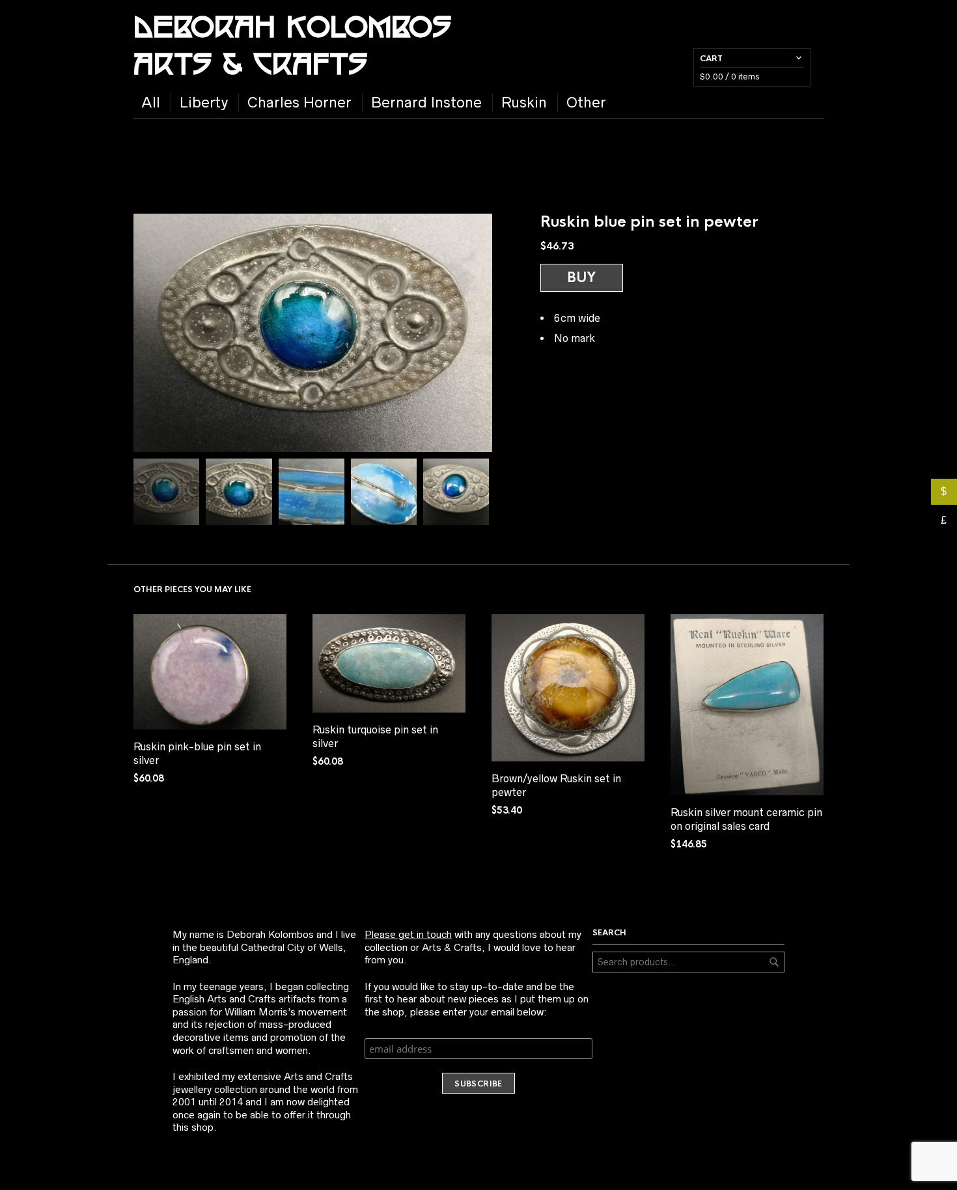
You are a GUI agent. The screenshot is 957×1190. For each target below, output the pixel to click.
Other (586, 102)
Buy (581, 277)
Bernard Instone (426, 102)
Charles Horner (299, 102)
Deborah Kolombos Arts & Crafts (292, 44)
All (150, 102)
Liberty (204, 102)
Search (774, 962)
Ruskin (524, 102)
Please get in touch (408, 934)
